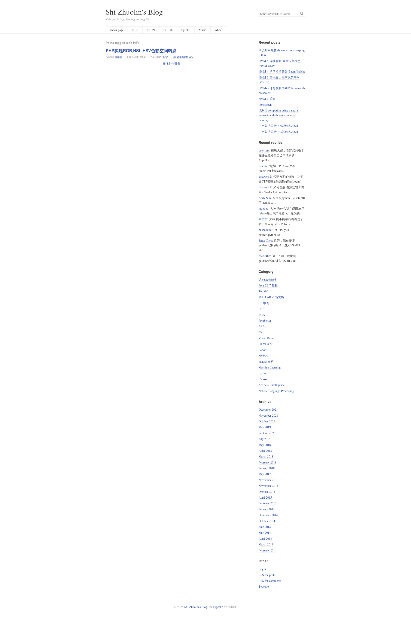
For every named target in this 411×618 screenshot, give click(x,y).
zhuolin (263, 166)
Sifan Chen (265, 240)
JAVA (262, 315)
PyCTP (185, 30)
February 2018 (267, 462)
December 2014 (268, 515)
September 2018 (268, 433)
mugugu (263, 208)
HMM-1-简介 (267, 99)
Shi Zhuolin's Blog (134, 12)
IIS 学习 (264, 303)
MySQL (263, 356)
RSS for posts (267, 575)
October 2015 (267, 492)
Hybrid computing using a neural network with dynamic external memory (279, 115)
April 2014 (265, 538)
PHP (165, 56)
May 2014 (265, 532)
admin (118, 56)
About (218, 30)
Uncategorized (267, 279)
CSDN (151, 30)
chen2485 (264, 256)
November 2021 (268, 415)
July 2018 (264, 439)
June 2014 (265, 527)
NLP (135, 30)
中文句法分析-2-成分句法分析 (278, 132)
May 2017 (265, 474)
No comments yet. (183, 56)
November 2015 (268, 486)
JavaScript (265, 320)
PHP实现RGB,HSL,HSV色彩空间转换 (141, 50)
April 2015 (265, 497)
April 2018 (265, 451)
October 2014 (267, 521)
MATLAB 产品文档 (271, 297)
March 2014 (266, 544)
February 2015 (267, 503)
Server (263, 350)
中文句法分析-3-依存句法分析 (278, 126)
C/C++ (263, 379)
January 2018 (267, 468)
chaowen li (265, 176)
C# (260, 332)
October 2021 (267, 421)
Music (202, 30)
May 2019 (265, 427)
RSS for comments (270, 581)
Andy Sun (265, 198)
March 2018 (266, 456)
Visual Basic (266, 338)
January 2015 (267, 509)
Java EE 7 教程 (268, 285)
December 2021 (268, 409)
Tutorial (263, 291)
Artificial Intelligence (271, 385)
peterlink (264, 150)
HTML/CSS (266, 344)
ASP (261, 326)
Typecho (264, 586)
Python (263, 373)
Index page (117, 30)
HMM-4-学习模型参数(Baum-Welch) (282, 71)
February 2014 (267, 550)
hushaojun (265, 230)
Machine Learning (270, 367)
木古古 (263, 219)
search (301, 13)
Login (262, 569)
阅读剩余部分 (171, 63)
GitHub (168, 30)
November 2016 (268, 480)
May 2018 (265, 445)
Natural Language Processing (276, 391)
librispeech (265, 105)
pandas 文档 (266, 362)
